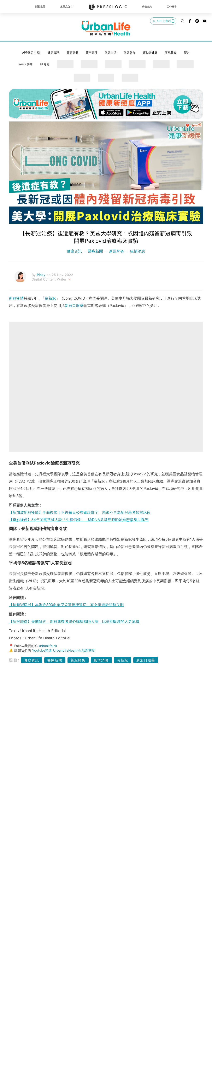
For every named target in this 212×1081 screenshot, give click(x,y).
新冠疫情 (16, 298)
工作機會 (172, 6)
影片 (187, 52)
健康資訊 (53, 52)
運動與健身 (150, 52)
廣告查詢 (147, 6)
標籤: (14, 660)
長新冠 (50, 298)
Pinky (42, 275)
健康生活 (110, 52)
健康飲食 (129, 52)
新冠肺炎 (170, 52)
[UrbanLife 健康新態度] (106, 28)
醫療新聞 (95, 251)
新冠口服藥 (74, 305)
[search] (182, 21)
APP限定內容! (31, 52)
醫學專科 (91, 52)
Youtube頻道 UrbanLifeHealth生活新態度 (63, 650)
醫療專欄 (72, 52)
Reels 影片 (25, 64)
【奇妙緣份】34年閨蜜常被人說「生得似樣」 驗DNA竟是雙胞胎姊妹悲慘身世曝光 (78, 519)
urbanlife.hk (48, 646)
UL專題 (44, 64)
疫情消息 (137, 251)
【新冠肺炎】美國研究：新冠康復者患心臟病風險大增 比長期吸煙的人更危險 (74, 621)
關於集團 (40, 6)
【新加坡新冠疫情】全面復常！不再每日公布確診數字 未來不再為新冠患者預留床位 (80, 512)
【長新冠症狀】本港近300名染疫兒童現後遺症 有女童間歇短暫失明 (66, 605)
